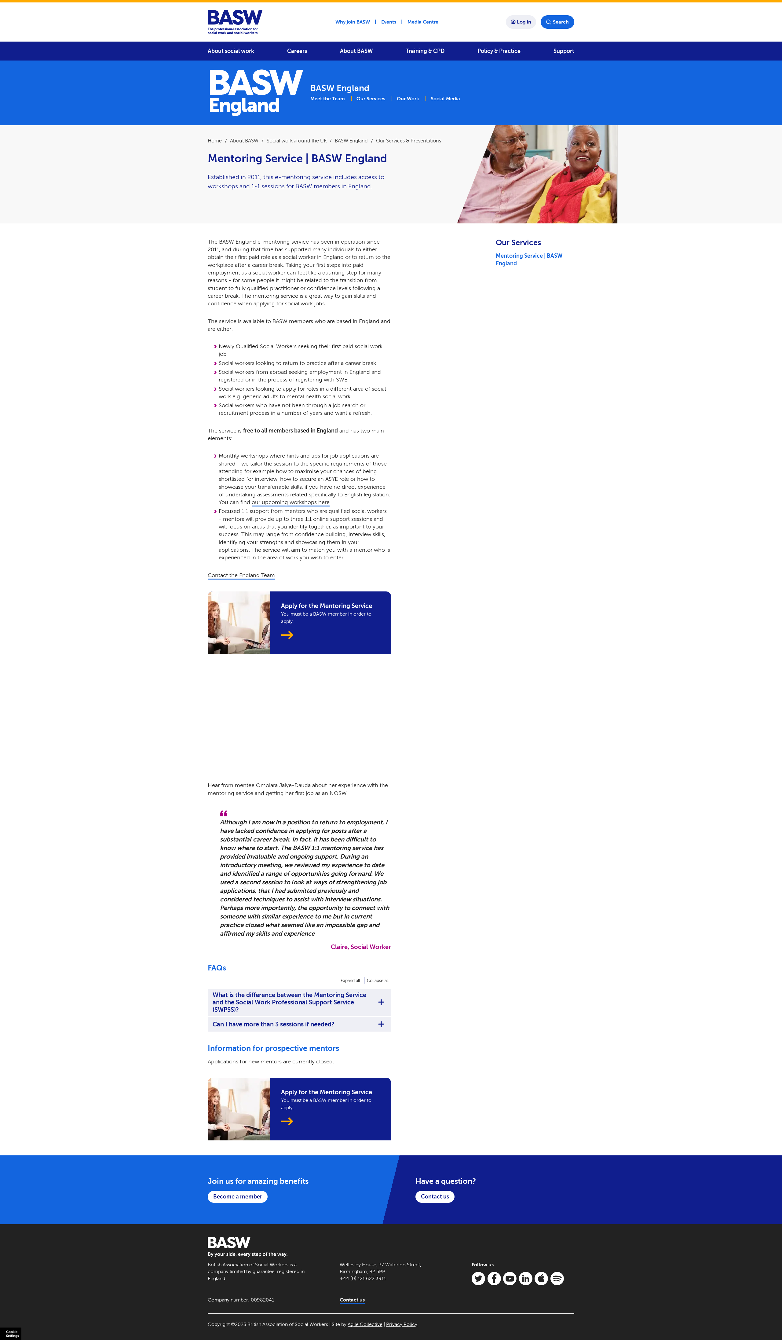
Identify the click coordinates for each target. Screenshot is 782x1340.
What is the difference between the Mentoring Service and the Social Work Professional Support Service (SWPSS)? (289, 1002)
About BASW (356, 51)
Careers (297, 51)
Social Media (445, 98)
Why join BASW (352, 22)
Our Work (408, 98)
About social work (231, 51)
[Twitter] (478, 1278)
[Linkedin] (525, 1278)
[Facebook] (494, 1278)
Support (564, 51)
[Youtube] (510, 1278)
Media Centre (422, 22)
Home (215, 141)
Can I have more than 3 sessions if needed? (273, 1024)
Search (561, 22)
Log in (524, 22)
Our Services (370, 98)
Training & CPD (425, 51)
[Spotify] (557, 1278)
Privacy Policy (401, 1324)
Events (388, 22)
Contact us (435, 1196)
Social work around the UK (297, 141)
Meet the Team (327, 98)
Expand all (350, 980)
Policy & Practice (499, 51)
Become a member (237, 1196)
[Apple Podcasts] (541, 1278)
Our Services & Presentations (408, 141)
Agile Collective (365, 1324)
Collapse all (378, 980)
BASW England (351, 141)
